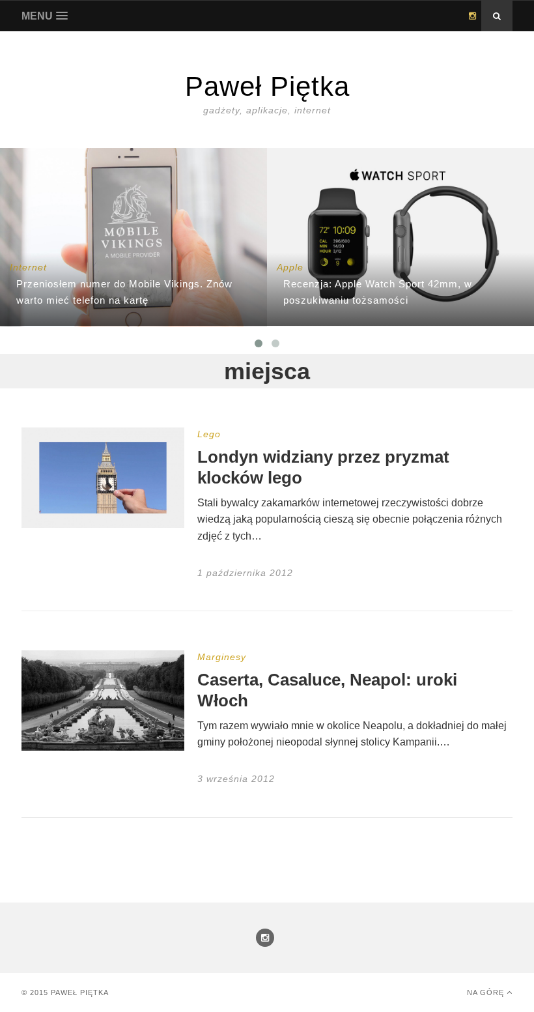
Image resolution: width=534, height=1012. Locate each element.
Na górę (487, 992)
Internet (28, 267)
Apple (290, 267)
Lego (209, 434)
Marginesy (221, 657)
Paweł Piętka (80, 992)
